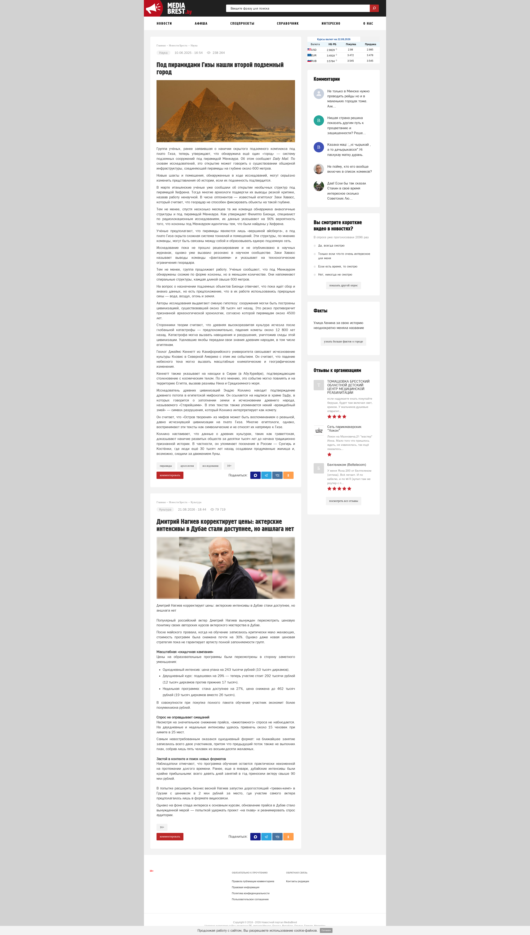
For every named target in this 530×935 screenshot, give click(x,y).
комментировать (170, 475)
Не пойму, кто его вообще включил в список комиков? (349, 169)
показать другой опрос (343, 285)
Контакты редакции (297, 881)
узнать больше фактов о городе (343, 341)
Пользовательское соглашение (250, 899)
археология (187, 465)
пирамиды (166, 465)
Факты (320, 311)
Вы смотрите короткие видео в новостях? (338, 225)
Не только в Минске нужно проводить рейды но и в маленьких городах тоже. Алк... (348, 98)
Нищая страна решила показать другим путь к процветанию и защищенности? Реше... (346, 125)
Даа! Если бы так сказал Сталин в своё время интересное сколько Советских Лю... (346, 190)
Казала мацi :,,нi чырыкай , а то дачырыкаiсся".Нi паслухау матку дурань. (349, 149)
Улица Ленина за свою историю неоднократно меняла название (339, 325)
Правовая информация (245, 887)
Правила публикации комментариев (253, 881)
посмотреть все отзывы (343, 500)
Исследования (210, 465)
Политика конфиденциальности (251, 893)
